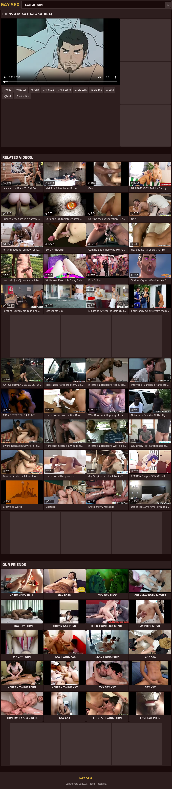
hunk (36, 90)
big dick (98, 90)
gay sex (22, 90)
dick (9, 96)
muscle (50, 90)
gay (9, 90)
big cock (82, 90)
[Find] (168, 5)
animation (24, 96)
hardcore (66, 90)
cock (111, 90)
